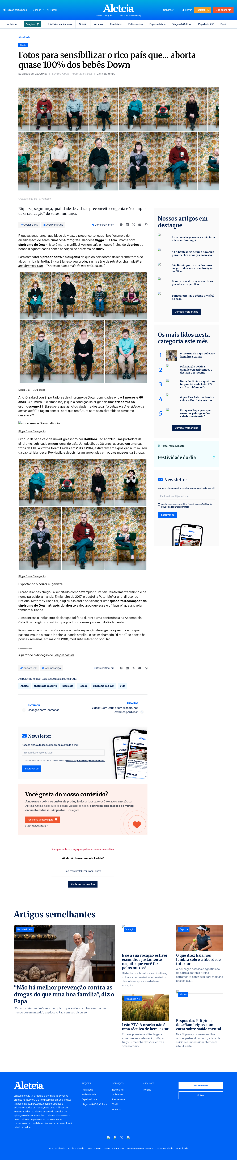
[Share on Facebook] (121, 224)
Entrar (188, 9)
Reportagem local (82, 74)
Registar (200, 9)
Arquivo (98, 24)
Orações (30, 24)
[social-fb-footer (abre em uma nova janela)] (115, 1138)
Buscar (53, 9)
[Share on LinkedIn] (127, 224)
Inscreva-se (118, 1099)
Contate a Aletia (164, 1148)
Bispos (183, 994)
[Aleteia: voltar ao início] (118, 8)
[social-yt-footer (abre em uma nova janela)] (108, 1138)
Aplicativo (117, 1094)
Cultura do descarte (45, 685)
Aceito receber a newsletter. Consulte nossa (65, 760)
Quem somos (94, 1148)
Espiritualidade (158, 24)
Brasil (223, 24)
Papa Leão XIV (206, 24)
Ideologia (67, 685)
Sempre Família (60, 74)
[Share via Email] (139, 224)
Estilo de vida (135, 24)
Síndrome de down (103, 685)
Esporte (184, 929)
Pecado (83, 685)
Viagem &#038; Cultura (94, 1104)
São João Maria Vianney (130, 15)
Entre (98, 871)
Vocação (129, 929)
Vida (122, 685)
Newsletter (118, 1089)
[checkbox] (23, 761)
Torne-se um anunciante (140, 1148)
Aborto (24, 685)
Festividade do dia (177, 457)
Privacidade (182, 1148)
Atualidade (115, 24)
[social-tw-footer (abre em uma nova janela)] (121, 1138)
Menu (13, 24)
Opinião (83, 24)
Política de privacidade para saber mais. (85, 760)
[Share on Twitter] (133, 224)
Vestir (115, 1104)
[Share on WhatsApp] (146, 224)
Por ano (147, 1089)
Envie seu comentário (83, 884)
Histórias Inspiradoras (60, 24)
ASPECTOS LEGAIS (114, 1148)
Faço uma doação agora (40, 819)
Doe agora (221, 9)
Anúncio (116, 1109)
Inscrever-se (32, 768)
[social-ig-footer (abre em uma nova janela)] (128, 1138)
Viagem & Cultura (181, 24)
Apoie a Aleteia (76, 1148)
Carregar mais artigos (186, 311)
